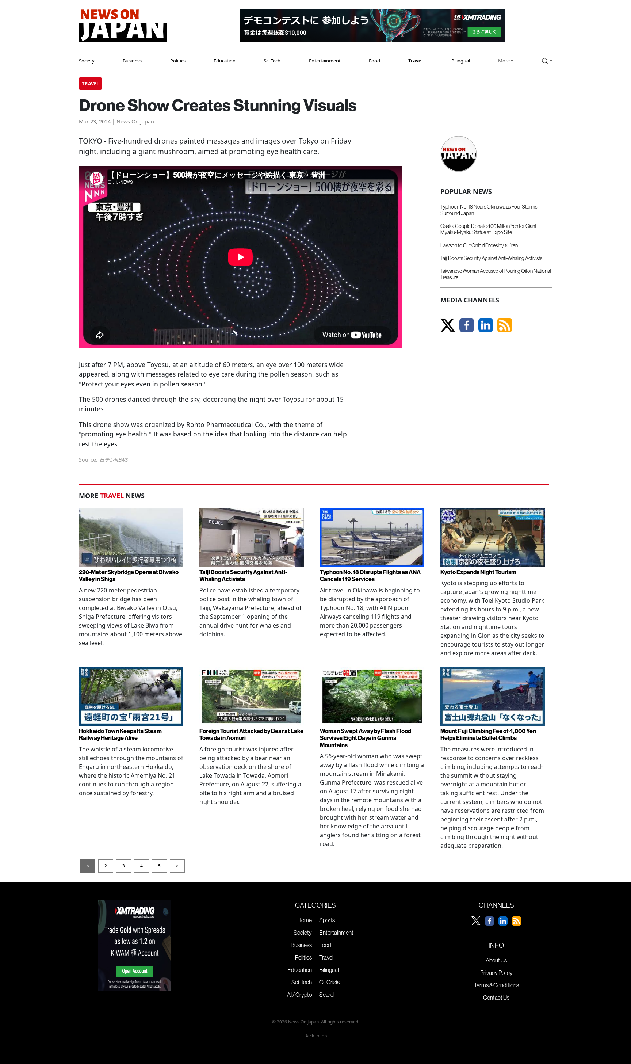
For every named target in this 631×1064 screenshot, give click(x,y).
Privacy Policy (496, 972)
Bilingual (460, 60)
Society (87, 60)
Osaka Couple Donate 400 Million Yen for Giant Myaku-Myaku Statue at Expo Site (488, 229)
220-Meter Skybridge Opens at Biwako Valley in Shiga (129, 575)
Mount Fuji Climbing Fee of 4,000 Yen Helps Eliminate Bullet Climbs (488, 734)
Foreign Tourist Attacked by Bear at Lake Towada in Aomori (251, 734)
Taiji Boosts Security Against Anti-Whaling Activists (491, 258)
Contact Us (496, 997)
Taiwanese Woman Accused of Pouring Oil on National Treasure (495, 274)
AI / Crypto (299, 994)
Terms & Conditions (496, 985)
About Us (496, 960)
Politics (178, 60)
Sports (327, 920)
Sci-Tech (272, 60)
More (504, 60)
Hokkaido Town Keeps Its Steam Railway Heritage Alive (120, 734)
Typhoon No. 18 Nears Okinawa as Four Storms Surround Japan (488, 209)
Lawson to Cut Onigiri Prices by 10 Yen (479, 245)
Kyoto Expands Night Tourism (478, 572)
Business (132, 60)
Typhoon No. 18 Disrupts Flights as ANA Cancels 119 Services (370, 575)
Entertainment (325, 60)
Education (225, 60)
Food (374, 60)
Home (304, 920)
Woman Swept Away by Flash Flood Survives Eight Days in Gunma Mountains (365, 737)
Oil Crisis (329, 982)
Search (327, 994)
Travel (415, 60)
